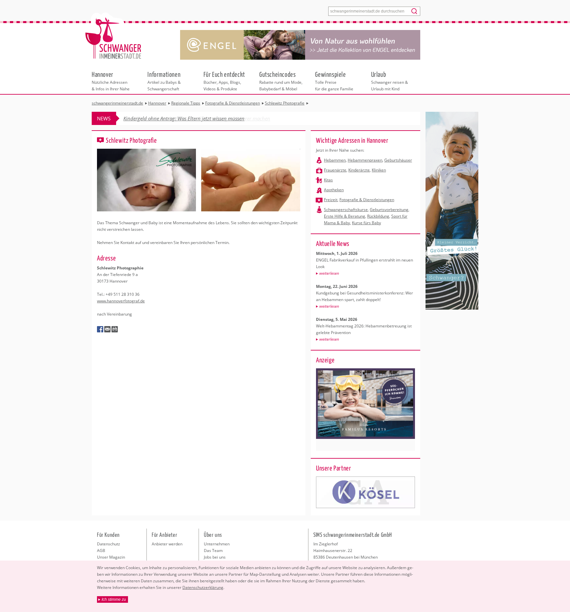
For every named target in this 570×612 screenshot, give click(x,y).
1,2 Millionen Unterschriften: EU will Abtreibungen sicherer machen (196, 118)
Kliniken (379, 170)
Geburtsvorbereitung (389, 209)
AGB (101, 550)
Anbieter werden (167, 544)
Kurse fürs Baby (366, 223)
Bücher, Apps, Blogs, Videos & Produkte (224, 81)
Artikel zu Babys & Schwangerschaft (164, 81)
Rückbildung (378, 216)
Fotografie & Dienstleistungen (366, 199)
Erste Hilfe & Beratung (344, 216)
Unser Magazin (111, 557)
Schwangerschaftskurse (346, 209)
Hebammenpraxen (365, 160)
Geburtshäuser (398, 160)
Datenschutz (108, 544)
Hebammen (335, 160)
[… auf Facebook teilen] (100, 329)
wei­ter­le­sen (329, 273)
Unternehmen (217, 544)
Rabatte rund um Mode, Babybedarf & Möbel (280, 81)
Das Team (213, 550)
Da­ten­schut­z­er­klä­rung (202, 587)
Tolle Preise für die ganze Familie (334, 81)
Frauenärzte (335, 170)
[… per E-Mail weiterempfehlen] (107, 329)
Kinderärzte (359, 170)
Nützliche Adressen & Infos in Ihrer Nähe (111, 81)
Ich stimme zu (114, 599)
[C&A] (365, 492)
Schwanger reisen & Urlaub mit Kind (389, 81)
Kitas (328, 180)
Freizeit (330, 199)
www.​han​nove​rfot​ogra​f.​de (121, 301)
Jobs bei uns (215, 557)
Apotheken (334, 190)
